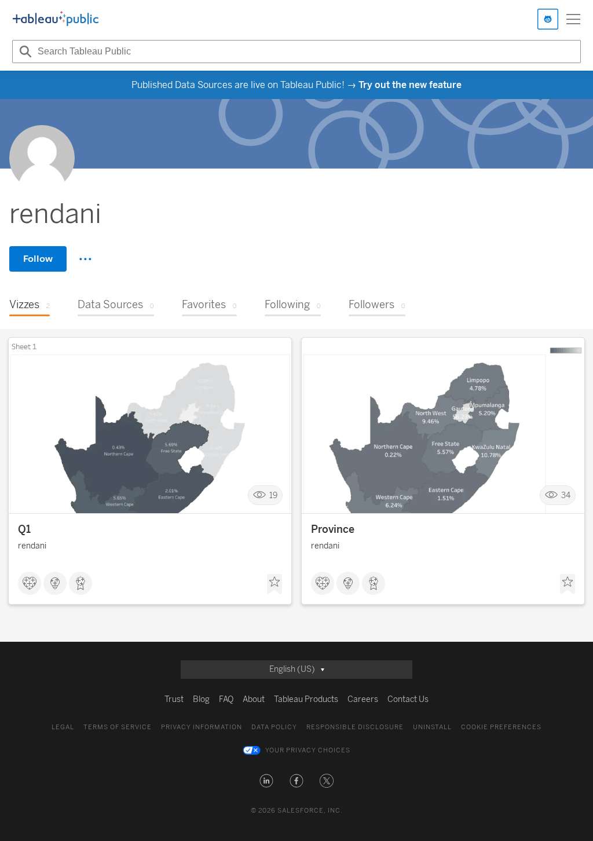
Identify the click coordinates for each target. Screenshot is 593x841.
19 (273, 495)
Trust (174, 699)
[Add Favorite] (274, 584)
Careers (362, 699)
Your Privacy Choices (307, 750)
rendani (32, 546)
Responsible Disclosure (355, 727)
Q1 (24, 529)
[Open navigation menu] (573, 19)
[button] (266, 780)
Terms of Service (117, 727)
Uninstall (432, 727)
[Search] (23, 51)
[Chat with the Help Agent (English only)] (547, 19)
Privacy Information (201, 727)
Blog (201, 699)
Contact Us (408, 699)
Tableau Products (306, 699)
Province (332, 529)
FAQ (226, 699)
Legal (63, 727)
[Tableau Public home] (55, 19)
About (254, 699)
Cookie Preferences (501, 727)
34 (565, 495)
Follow (38, 259)
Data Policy (274, 727)
